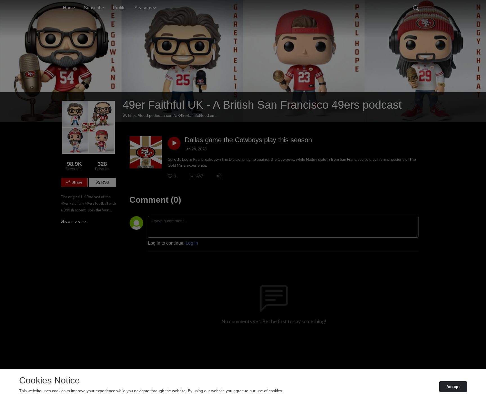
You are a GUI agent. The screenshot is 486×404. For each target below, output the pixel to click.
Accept (453, 386)
